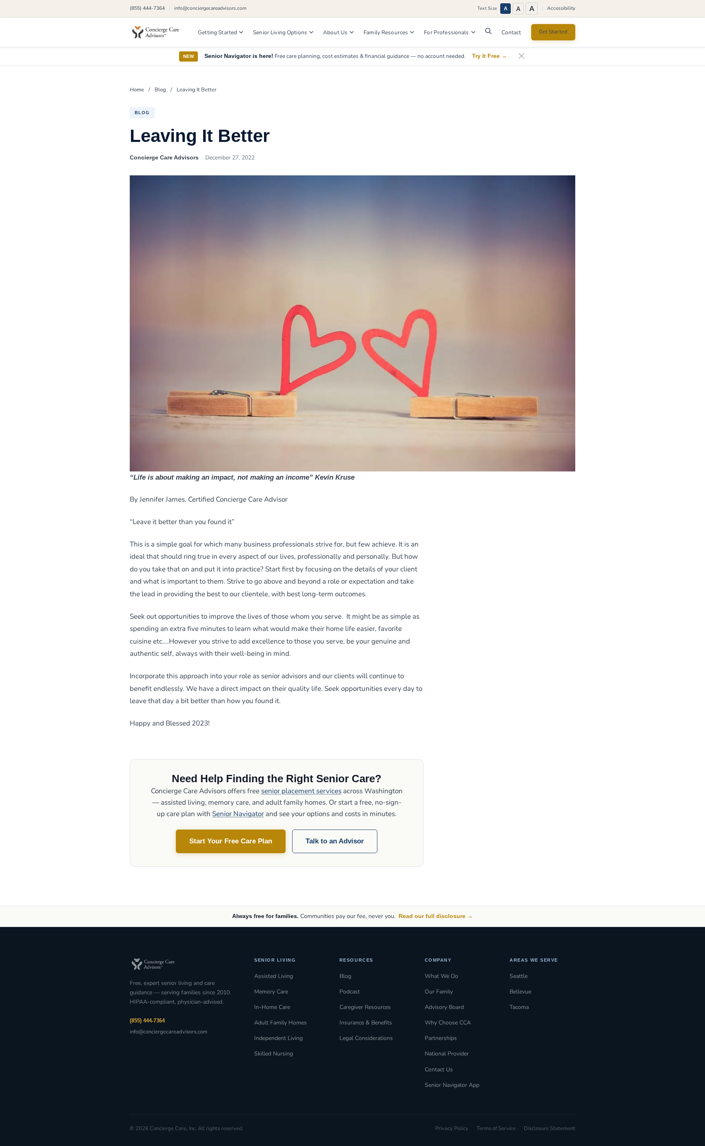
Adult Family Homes (280, 1023)
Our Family (439, 992)
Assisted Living (273, 976)
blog (142, 112)
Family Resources (386, 32)
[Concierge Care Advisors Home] (159, 32)
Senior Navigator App (452, 1085)
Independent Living (278, 1038)
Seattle (519, 976)
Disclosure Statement (549, 1128)
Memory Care (271, 992)
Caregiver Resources (365, 1007)
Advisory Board (444, 1007)
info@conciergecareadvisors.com (210, 8)
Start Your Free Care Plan (230, 841)
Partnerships (441, 1038)
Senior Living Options (280, 32)
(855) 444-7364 (147, 8)
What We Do (441, 976)
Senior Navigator (238, 814)
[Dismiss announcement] (521, 56)
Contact (511, 32)
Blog (160, 89)
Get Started (553, 31)
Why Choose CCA (448, 1023)
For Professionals (446, 32)
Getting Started (217, 32)
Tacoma (519, 1007)
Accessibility (561, 8)
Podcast (349, 992)
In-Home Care (272, 1007)
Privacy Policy (451, 1128)
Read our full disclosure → (436, 916)
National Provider (447, 1054)
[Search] (488, 33)
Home (137, 89)
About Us (335, 32)
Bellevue (520, 992)
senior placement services (301, 791)
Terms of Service (496, 1128)
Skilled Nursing (273, 1054)
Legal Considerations (366, 1038)
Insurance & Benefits (365, 1023)
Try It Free (489, 56)
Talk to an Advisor (335, 841)
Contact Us (439, 1069)
